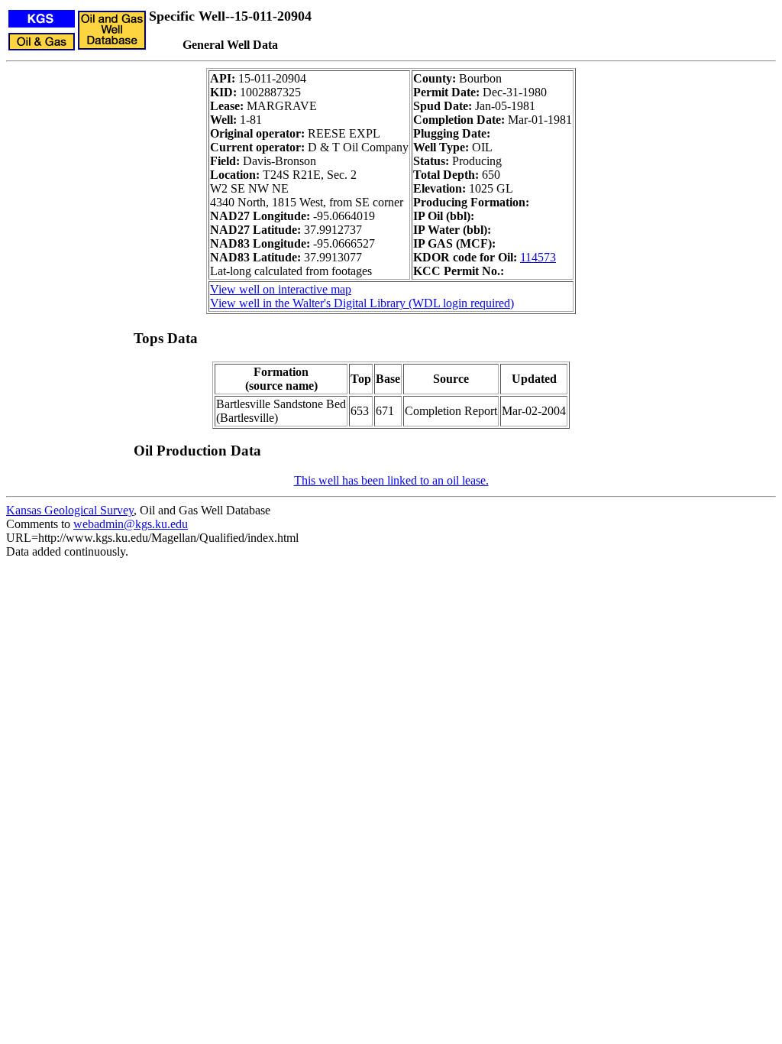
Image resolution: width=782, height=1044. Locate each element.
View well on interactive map (280, 289)
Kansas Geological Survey (70, 510)
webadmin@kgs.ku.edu (130, 523)
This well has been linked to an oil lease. (391, 480)
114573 (538, 257)
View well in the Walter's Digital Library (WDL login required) (362, 303)
